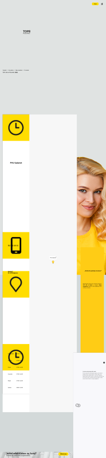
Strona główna (11, 70)
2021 (16, 72)
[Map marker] (53, 262)
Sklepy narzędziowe (19, 70)
